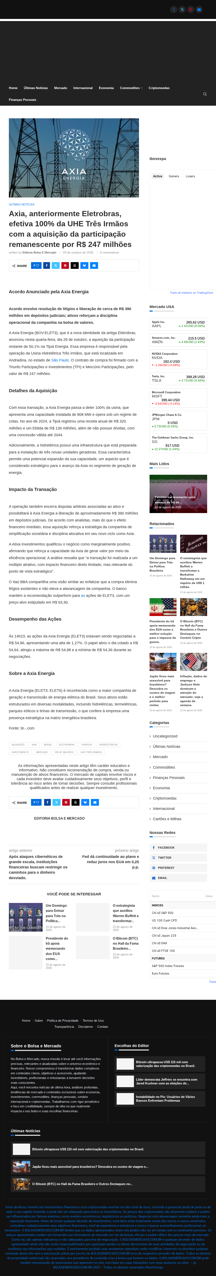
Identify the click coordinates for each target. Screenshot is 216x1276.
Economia (106, 88)
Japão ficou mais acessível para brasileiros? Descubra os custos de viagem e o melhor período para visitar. (162, 691)
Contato (102, 1026)
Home (13, 88)
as (83, 595)
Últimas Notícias (36, 88)
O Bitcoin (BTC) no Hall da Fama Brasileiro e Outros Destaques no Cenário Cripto (193, 629)
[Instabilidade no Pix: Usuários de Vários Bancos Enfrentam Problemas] (125, 1099)
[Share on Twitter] (56, 265)
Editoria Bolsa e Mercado (39, 252)
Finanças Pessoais (22, 99)
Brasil (48, 744)
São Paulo (60, 360)
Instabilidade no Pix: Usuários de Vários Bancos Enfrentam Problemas (165, 1098)
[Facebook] (174, 9)
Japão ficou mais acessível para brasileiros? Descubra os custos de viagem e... (90, 1166)
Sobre (39, 1020)
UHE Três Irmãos (91, 752)
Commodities (130, 88)
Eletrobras (66, 744)
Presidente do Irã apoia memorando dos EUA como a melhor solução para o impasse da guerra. (163, 632)
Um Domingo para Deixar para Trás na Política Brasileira (162, 564)
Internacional (83, 88)
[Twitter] (182, 9)
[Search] (205, 94)
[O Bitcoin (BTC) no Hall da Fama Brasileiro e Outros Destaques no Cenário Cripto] (93, 947)
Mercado (60, 88)
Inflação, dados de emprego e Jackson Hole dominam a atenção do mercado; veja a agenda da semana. (193, 691)
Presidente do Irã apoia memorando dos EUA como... (57, 949)
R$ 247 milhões (64, 752)
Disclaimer (85, 1026)
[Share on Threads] (75, 265)
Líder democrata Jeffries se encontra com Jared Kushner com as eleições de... (166, 1081)
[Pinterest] (190, 9)
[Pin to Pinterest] (65, 265)
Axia (34, 744)
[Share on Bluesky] (84, 265)
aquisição (18, 744)
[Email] (199, 9)
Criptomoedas (159, 88)
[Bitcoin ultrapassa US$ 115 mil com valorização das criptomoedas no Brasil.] (125, 1064)
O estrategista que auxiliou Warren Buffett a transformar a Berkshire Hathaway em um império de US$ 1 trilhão (193, 572)
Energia (87, 744)
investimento (20, 752)
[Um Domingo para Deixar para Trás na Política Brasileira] (26, 917)
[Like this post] (37, 265)
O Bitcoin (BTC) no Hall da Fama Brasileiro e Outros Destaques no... (82, 1184)
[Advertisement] (108, 50)
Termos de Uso (93, 1020)
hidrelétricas (108, 744)
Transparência (64, 1026)
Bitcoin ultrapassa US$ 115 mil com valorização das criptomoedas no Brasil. (165, 1064)
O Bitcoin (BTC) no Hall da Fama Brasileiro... (126, 944)
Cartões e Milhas (167, 819)
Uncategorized (165, 736)
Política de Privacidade (62, 1020)
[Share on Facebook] (46, 265)
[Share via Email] (94, 265)
